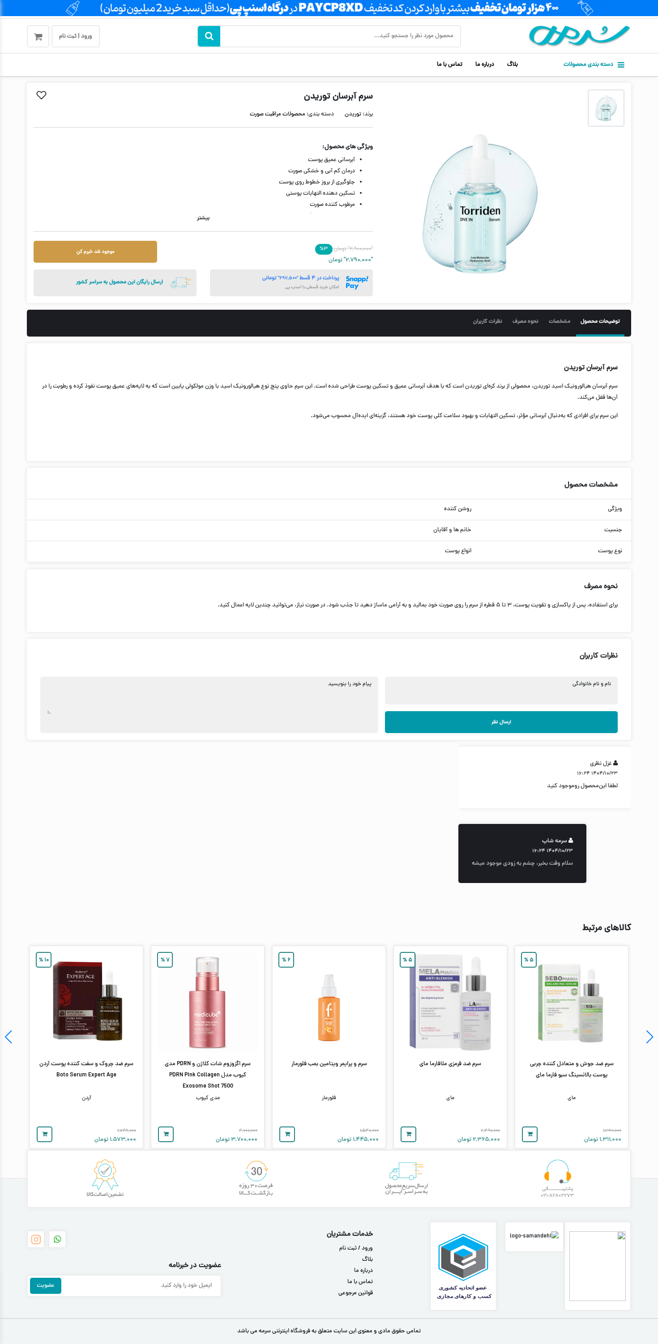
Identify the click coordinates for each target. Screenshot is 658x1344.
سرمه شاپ (554, 842)
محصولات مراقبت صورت (277, 114)
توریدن (353, 114)
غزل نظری (601, 764)
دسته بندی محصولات (588, 64)
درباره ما (484, 64)
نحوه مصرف (525, 322)
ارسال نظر (501, 722)
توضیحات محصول (600, 322)
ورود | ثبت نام (75, 36)
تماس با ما (449, 64)
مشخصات (559, 322)
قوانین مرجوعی (355, 1293)
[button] (650, 1037)
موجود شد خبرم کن (96, 252)
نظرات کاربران (487, 322)
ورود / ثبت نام (356, 1248)
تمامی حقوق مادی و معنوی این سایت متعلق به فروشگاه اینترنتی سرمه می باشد (329, 1331)
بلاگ (512, 64)
